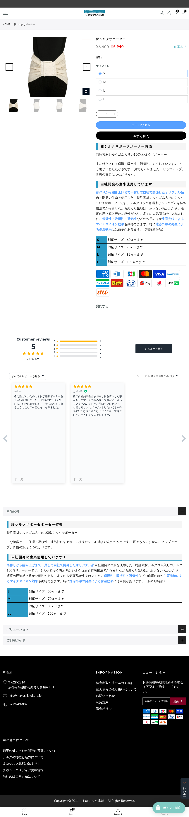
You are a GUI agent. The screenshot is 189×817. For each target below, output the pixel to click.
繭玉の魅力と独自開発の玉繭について (29, 751)
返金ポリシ (104, 709)
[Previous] (9, 67)
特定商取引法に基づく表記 (115, 683)
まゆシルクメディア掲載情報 (23, 770)
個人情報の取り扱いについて (116, 689)
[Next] (86, 67)
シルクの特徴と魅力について (23, 757)
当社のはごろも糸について (21, 776)
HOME (6, 24)
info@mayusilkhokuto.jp (25, 695)
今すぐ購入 (141, 136)
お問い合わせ (105, 696)
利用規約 (102, 702)
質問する (102, 306)
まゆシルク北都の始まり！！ (23, 763)
